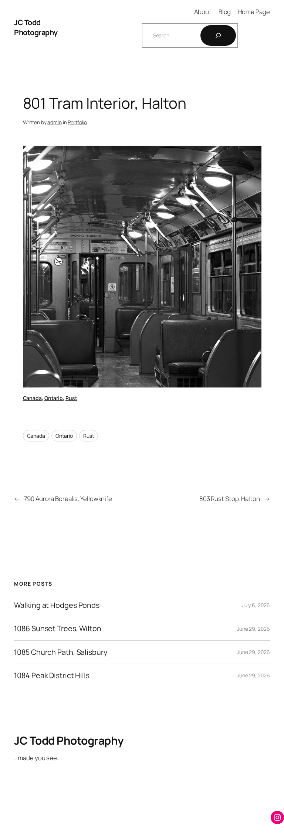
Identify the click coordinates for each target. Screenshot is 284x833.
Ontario (53, 398)
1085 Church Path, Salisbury (60, 652)
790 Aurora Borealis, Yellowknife (68, 498)
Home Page (254, 11)
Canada (32, 398)
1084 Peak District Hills (51, 675)
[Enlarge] (252, 155)
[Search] (218, 35)
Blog (225, 11)
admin (54, 122)
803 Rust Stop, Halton (229, 498)
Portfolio (77, 122)
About (203, 11)
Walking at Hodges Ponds (56, 605)
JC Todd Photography (36, 27)
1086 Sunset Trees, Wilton (57, 628)
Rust (71, 398)
